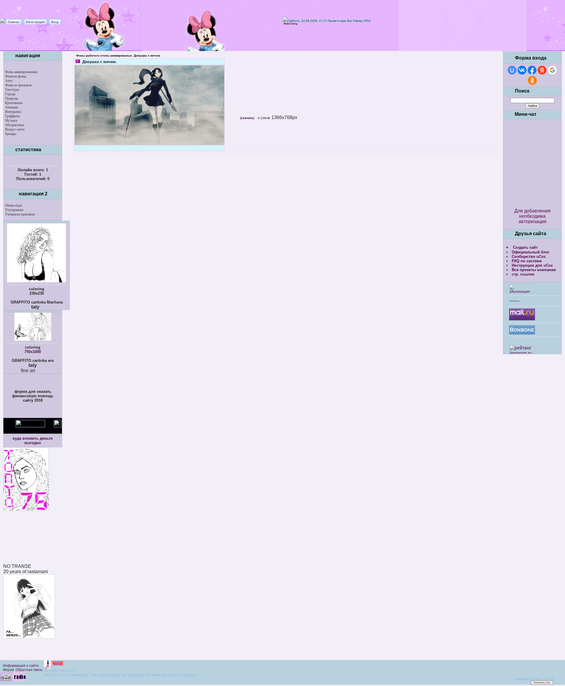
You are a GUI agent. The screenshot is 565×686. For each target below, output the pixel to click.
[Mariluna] (36, 281)
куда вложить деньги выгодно (33, 440)
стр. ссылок (523, 274)
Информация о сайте (21, 666)
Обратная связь (29, 670)
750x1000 (32, 351)
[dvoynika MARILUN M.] (38, 684)
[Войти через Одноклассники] (532, 80)
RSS (368, 20)
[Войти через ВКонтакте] (522, 70)
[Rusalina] (32, 339)
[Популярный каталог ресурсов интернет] (522, 332)
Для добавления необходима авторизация (532, 216)
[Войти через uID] (512, 70)
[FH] (29, 636)
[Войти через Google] (552, 70)
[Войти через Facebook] (532, 70)
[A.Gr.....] (54, 666)
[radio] (13, 680)
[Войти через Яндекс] (542, 70)
